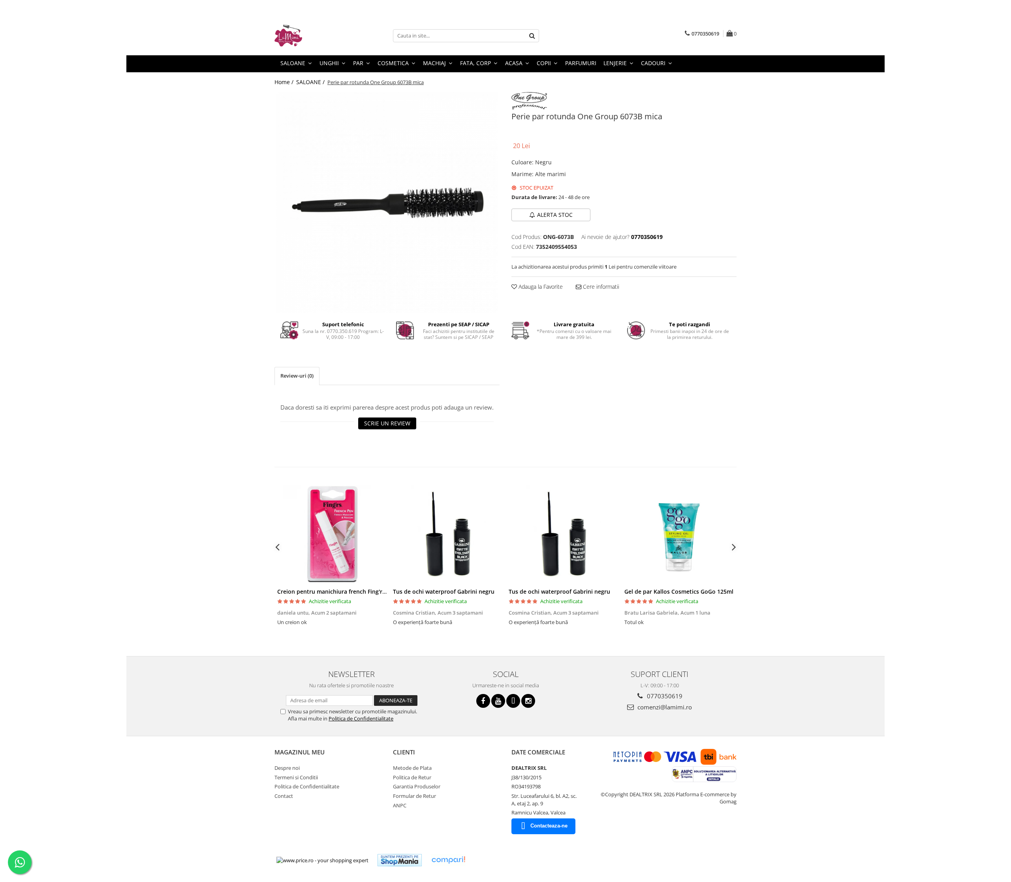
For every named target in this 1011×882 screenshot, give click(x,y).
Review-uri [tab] (297, 375)
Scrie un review (387, 423)
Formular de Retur (414, 795)
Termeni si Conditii (296, 777)
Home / (284, 82)
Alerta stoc (555, 214)
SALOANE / (311, 82)
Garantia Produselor (416, 786)
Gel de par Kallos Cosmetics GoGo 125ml (678, 591)
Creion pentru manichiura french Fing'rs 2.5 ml (340, 591)
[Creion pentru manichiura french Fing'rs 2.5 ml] (332, 534)
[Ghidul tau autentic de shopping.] (448, 860)
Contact (283, 795)
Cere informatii (600, 286)
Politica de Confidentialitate (361, 718)
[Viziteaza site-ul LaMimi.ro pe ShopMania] (400, 860)
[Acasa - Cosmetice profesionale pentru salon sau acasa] (313, 35)
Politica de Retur (412, 777)
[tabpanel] (387, 202)
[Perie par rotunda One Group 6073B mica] (387, 202)
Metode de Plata (412, 767)
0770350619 (663, 696)
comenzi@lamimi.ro (664, 707)
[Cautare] (532, 35)
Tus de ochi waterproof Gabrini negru (443, 591)
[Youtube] (498, 701)
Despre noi (287, 767)
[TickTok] (513, 701)
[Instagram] (528, 701)
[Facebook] (483, 701)
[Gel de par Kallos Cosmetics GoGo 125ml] (679, 534)
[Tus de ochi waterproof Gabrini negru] (448, 534)
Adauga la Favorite (540, 286)
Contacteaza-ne (549, 826)
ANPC (399, 805)
